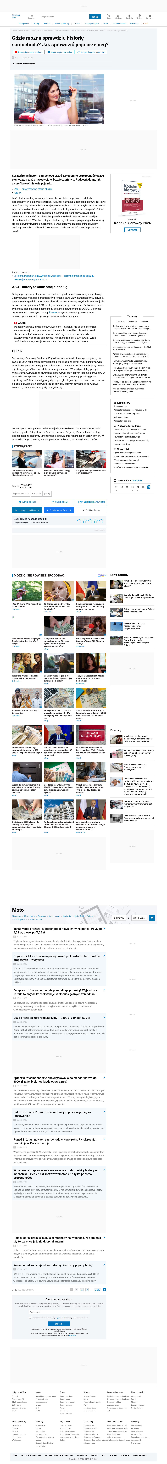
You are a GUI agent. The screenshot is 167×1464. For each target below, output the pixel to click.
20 (132, 487)
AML (109, 1411)
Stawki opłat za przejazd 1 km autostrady (131, 456)
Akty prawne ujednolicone (69, 1437)
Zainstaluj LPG (18, 920)
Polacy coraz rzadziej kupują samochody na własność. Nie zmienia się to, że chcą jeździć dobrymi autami (132, 383)
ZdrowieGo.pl (136, 1425)
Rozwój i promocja (19, 1434)
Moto (105, 24)
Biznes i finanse (90, 1396)
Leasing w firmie (90, 1408)
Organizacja (16, 1425)
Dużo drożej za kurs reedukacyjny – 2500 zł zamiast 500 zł (132, 348)
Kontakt (113, 1455)
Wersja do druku (29, 502)
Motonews (16, 916)
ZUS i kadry (16, 1405)
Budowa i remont (137, 1405)
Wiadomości (136, 1396)
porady (47, 494)
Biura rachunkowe (115, 1392)
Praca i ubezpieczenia (92, 1402)
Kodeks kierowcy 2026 (132, 223)
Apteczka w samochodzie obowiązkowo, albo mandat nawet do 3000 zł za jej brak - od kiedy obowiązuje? (131, 355)
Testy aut (42, 916)
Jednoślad (79, 916)
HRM (38, 1411)
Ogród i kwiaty (136, 1408)
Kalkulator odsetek (91, 1434)
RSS (103, 1455)
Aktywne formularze (129, 426)
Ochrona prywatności (31, 1455)
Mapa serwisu (139, 1455)
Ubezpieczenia (41, 1402)
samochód (36, 494)
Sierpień (137, 480)
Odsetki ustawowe (114, 1437)
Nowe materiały (119, 574)
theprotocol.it (136, 1440)
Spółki (86, 1399)
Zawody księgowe (19, 1408)
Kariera (94, 1455)
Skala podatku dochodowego (118, 1440)
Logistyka (67, 916)
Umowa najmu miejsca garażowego (129, 433)
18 (122, 487)
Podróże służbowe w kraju (125, 464)
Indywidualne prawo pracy (46, 1396)
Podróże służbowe (114, 1434)
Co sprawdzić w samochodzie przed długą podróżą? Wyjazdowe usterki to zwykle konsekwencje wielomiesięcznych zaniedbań (131, 341)
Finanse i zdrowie (90, 1411)
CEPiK (17, 192)
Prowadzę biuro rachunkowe (118, 1399)
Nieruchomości (119, 24)
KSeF (145, 24)
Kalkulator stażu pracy (92, 1437)
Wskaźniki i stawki (115, 1421)
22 (143, 487)
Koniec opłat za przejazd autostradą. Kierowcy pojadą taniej (129, 390)
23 (149, 487)
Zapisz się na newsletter (94, 502)
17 (116, 487)
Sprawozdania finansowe (117, 1408)
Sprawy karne (65, 1399)
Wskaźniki (123, 449)
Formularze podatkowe (140, 1437)
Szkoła (38, 1428)
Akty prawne (65, 1421)
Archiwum (135, 1428)
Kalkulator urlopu (121, 417)
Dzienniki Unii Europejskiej (70, 1434)
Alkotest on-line (35, 920)
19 (127, 487)
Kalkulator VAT (89, 1431)
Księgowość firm (19, 1392)
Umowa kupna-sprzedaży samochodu (130, 429)
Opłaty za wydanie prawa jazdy (127, 453)
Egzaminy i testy (42, 1434)
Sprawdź (132, 229)
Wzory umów (136, 1434)
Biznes (47, 24)
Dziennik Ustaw (66, 1425)
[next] (104, 1289)
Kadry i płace (17, 1437)
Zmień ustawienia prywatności (59, 1455)
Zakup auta (63, 31)
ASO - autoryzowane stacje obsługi (33, 189)
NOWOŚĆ (133, 219)
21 (138, 487)
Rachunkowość (18, 1399)
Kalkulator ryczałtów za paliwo (127, 414)
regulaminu (59, 1318)
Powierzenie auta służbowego (127, 437)
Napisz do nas (61, 502)
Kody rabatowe (137, 1431)
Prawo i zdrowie (66, 1414)
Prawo (77, 24)
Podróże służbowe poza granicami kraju (131, 467)
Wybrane (144, 321)
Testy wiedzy (41, 1446)
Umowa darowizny (122, 444)
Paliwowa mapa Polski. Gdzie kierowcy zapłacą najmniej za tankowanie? (130, 362)
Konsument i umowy (67, 1402)
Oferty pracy (136, 1443)
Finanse (134, 1402)
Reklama (125, 1455)
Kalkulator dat (89, 1425)
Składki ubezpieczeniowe (117, 1431)
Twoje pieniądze (91, 24)
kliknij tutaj (72, 1335)
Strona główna (17, 31)
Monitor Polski (65, 1428)
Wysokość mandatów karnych (126, 460)
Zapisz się (59, 1324)
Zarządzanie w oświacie (45, 1437)
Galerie (90, 916)
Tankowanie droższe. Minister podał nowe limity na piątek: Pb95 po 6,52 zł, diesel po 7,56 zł (131, 327)
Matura (38, 1440)
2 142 (97, 1290)
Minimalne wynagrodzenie (117, 1428)
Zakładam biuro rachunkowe (118, 1396)
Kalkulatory (123, 402)
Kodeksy (63, 1440)
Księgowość (24, 24)
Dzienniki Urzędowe (67, 1431)
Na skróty (135, 1421)
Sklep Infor (64, 1411)
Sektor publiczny (62, 24)
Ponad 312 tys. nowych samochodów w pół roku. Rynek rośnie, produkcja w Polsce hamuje (131, 369)
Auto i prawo (36, 31)
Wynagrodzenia (42, 1399)
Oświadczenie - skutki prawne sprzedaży (131, 440)
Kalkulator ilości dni (122, 421)
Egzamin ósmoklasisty (44, 1443)
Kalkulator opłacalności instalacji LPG (130, 410)
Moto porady (29, 916)
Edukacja (134, 24)
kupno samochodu (21, 494)
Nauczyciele (40, 1431)
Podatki (15, 1396)
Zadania (15, 1431)
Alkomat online (120, 406)
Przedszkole (40, 1425)
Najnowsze (133, 321)
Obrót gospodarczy (19, 1402)
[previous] (71, 1289)
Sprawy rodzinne (66, 1396)
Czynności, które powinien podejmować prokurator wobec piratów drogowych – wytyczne (130, 334)
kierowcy (54, 312)
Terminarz (123, 480)
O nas (14, 1455)
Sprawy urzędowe (66, 1405)
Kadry (36, 24)
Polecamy (116, 730)
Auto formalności (50, 31)
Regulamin (82, 1455)
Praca (62, 1408)
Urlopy (38, 1405)
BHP (37, 1408)
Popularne (120, 321)
